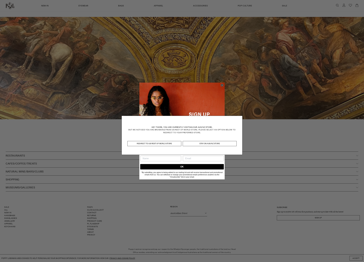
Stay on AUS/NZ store (209, 143)
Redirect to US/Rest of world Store (154, 143)
